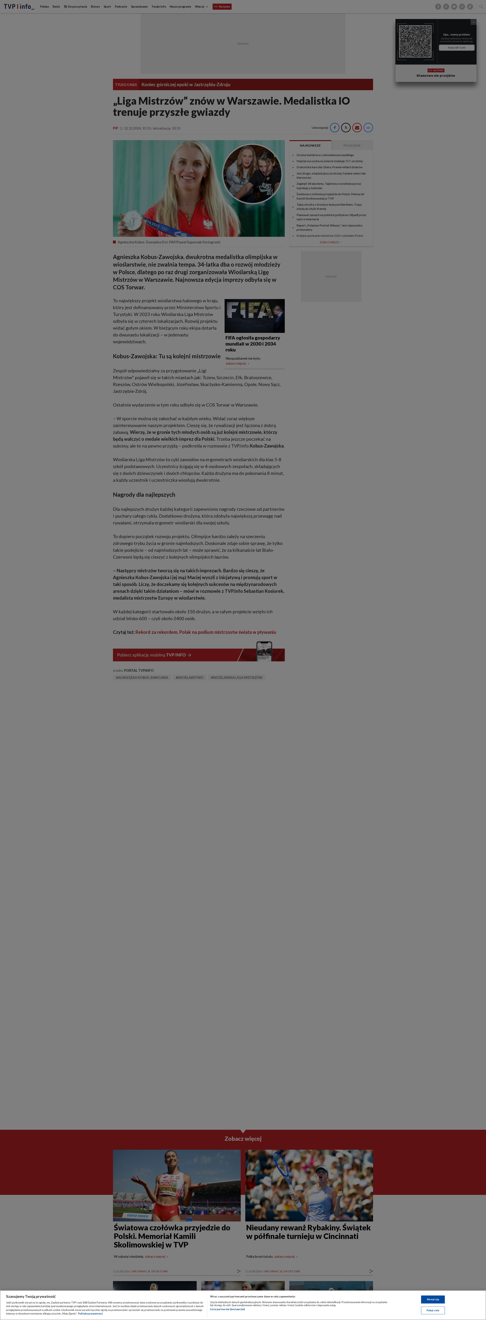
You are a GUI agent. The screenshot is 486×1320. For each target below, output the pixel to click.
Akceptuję (433, 1299)
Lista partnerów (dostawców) (227, 1309)
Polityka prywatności (90, 1313)
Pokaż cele (433, 1310)
